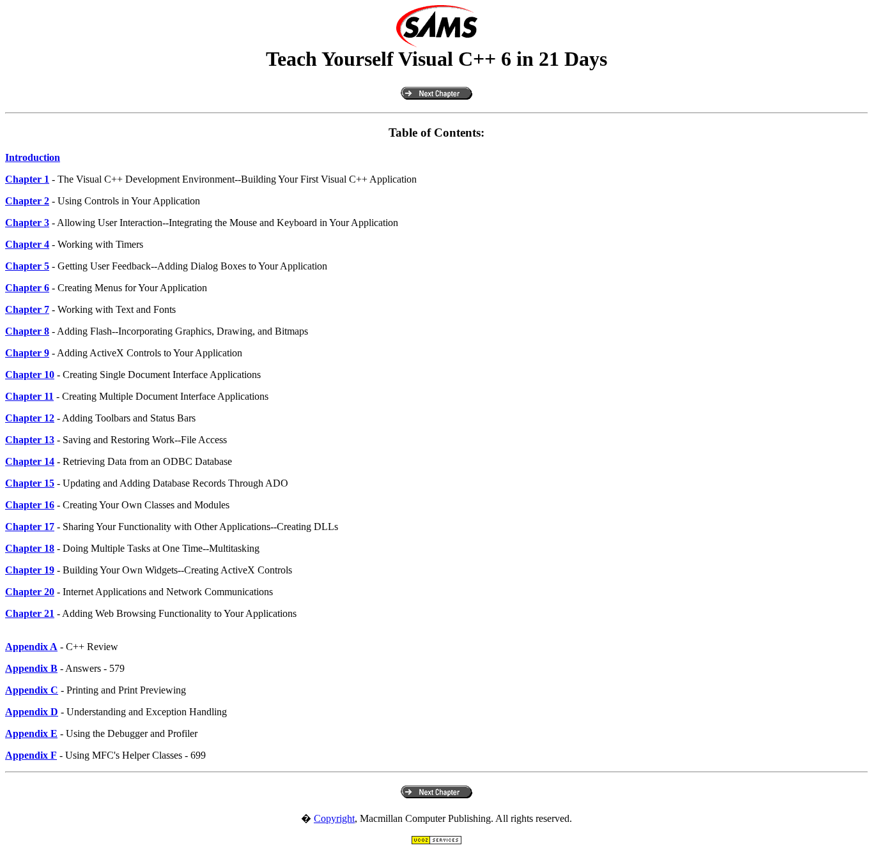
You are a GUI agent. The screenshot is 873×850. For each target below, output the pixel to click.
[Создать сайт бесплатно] (436, 841)
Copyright (334, 818)
